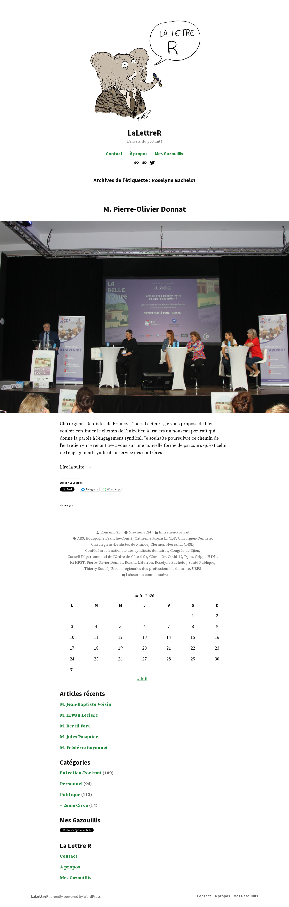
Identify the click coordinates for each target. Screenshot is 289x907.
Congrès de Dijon (184, 550)
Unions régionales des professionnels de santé (150, 568)
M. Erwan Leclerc (79, 715)
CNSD (188, 544)
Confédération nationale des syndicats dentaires (126, 550)
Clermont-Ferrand (166, 544)
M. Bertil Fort (75, 726)
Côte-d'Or (157, 556)
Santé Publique (201, 562)
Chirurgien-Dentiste (195, 538)
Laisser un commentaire (147, 575)
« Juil (142, 679)
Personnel (71, 784)
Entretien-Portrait (174, 532)
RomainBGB (110, 532)
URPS (196, 568)
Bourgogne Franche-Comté (109, 538)
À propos (138, 153)
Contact (114, 153)
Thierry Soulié (96, 568)
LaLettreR (145, 133)
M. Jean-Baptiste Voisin (85, 704)
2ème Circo (75, 805)
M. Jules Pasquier (79, 737)
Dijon (188, 556)
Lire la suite (82, 467)
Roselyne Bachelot (170, 562)
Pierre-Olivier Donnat (105, 562)
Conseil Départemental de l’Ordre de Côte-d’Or (107, 556)
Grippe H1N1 (206, 556)
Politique (70, 795)
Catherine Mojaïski (151, 538)
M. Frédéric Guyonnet (84, 748)
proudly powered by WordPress (75, 896)
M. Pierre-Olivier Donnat (144, 209)
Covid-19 (175, 556)
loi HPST (77, 562)
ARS (80, 538)
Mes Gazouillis (169, 153)
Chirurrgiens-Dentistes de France (119, 544)
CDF (172, 538)
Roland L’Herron (139, 562)
